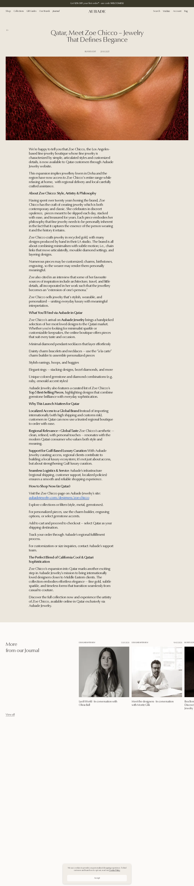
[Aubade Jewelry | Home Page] (97, 11)
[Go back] (7, 30)
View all (10, 714)
